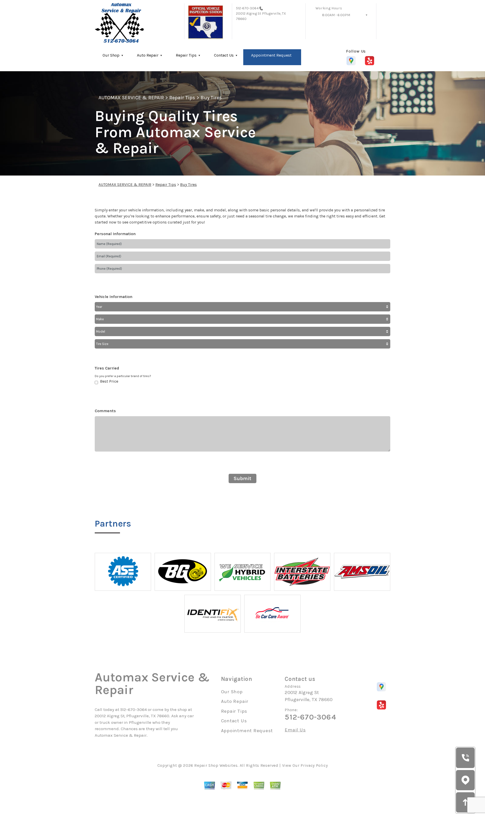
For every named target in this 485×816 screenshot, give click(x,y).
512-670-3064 (247, 8)
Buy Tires (211, 98)
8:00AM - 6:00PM (336, 15)
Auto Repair (147, 55)
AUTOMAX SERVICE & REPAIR (131, 98)
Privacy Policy (314, 765)
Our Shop (111, 55)
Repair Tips (186, 55)
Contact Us (224, 55)
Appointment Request (271, 55)
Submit (242, 478)
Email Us (295, 730)
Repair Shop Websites (215, 765)
